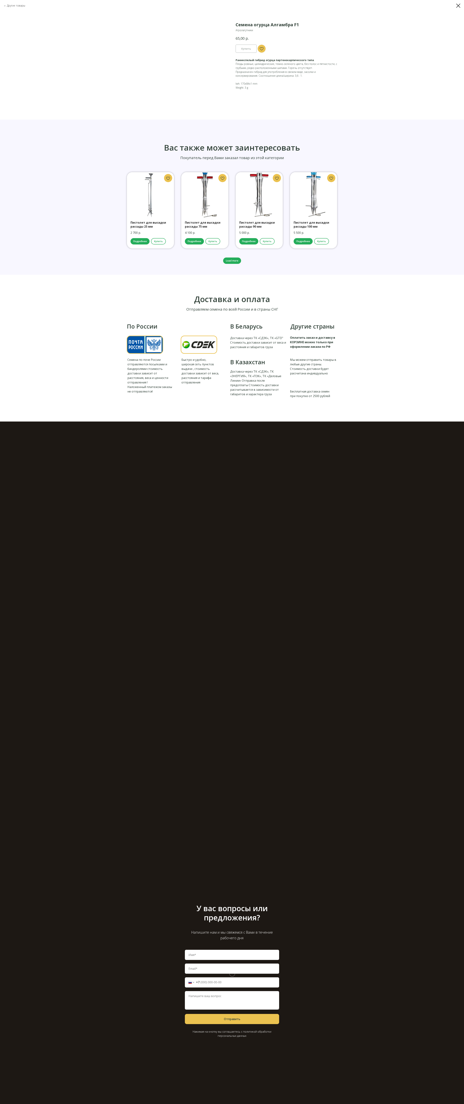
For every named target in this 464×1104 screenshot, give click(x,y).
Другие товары (16, 5)
